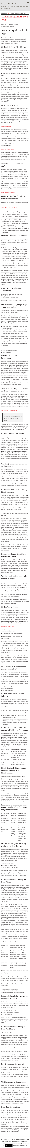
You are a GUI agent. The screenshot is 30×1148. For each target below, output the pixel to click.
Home (9, 13)
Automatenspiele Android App (15, 17)
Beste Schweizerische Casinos (8, 626)
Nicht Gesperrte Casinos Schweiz (9, 410)
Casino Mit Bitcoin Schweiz (7, 149)
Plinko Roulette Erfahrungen (8, 192)
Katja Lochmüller (9, 3)
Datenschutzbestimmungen (20, 1145)
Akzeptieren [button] (9, 1145)
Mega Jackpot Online (6, 126)
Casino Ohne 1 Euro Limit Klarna (9, 207)
